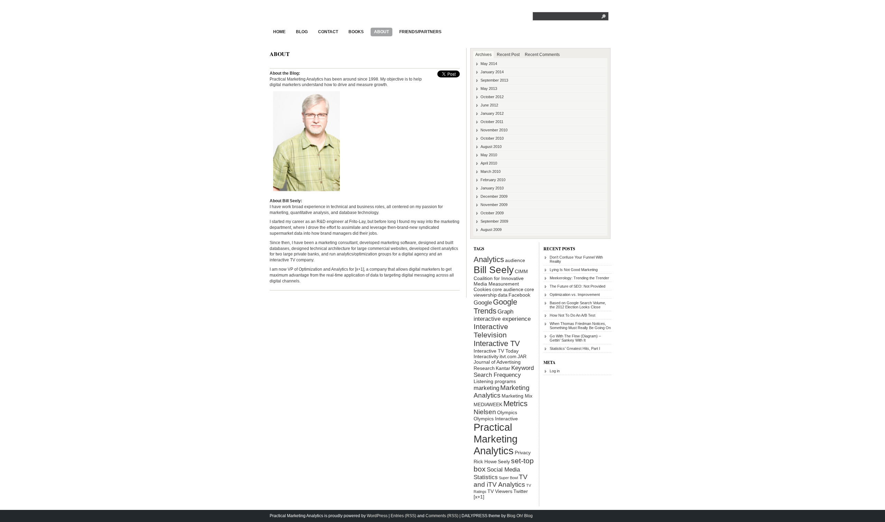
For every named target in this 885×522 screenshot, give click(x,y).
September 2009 (494, 221)
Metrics (515, 403)
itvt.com (508, 356)
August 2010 (491, 147)
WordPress (377, 515)
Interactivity (486, 356)
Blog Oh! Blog (520, 515)
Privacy (523, 452)
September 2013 (494, 80)
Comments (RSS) (442, 515)
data (502, 295)
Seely (504, 461)
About (381, 31)
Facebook (519, 295)
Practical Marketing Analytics (322, 14)
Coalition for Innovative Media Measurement (499, 281)
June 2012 (489, 105)
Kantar (503, 368)
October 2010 (492, 138)
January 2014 (492, 72)
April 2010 (489, 163)
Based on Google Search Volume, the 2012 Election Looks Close (578, 305)
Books (356, 31)
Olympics (507, 412)
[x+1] (479, 497)
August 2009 (491, 229)
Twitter (520, 491)
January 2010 (492, 188)
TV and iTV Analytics (501, 480)
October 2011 (492, 122)
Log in (555, 371)
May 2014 (489, 64)
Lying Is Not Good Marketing (574, 270)
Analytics (489, 259)
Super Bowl (508, 478)
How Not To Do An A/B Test (572, 315)
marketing (486, 388)
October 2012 (492, 97)
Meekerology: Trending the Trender (579, 278)
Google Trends (495, 306)
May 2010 (489, 155)
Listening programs (495, 381)
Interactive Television (491, 331)
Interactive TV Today (496, 351)
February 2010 (493, 180)
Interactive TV (497, 343)
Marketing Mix (517, 396)
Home (279, 31)
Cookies (482, 289)
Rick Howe (485, 461)
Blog (302, 31)
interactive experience (502, 319)
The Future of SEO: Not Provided (577, 286)
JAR (522, 356)
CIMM (521, 271)
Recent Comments (542, 54)
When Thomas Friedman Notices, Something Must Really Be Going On (580, 325)
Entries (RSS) (403, 515)
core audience (507, 289)
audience (515, 260)
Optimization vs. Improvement (575, 294)
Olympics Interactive (496, 418)
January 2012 (492, 113)
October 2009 (492, 213)
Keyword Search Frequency (504, 371)
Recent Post (508, 54)
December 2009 (494, 196)
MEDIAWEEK (488, 404)
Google (483, 302)
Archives (483, 54)
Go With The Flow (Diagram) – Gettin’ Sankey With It (575, 338)
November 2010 (494, 130)
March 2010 (491, 171)
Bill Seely (494, 269)
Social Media (503, 469)
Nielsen (485, 412)
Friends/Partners (420, 31)
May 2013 (489, 88)
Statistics (486, 477)
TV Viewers (499, 491)
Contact (328, 31)
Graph (505, 311)
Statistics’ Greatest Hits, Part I (575, 348)
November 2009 (494, 205)
